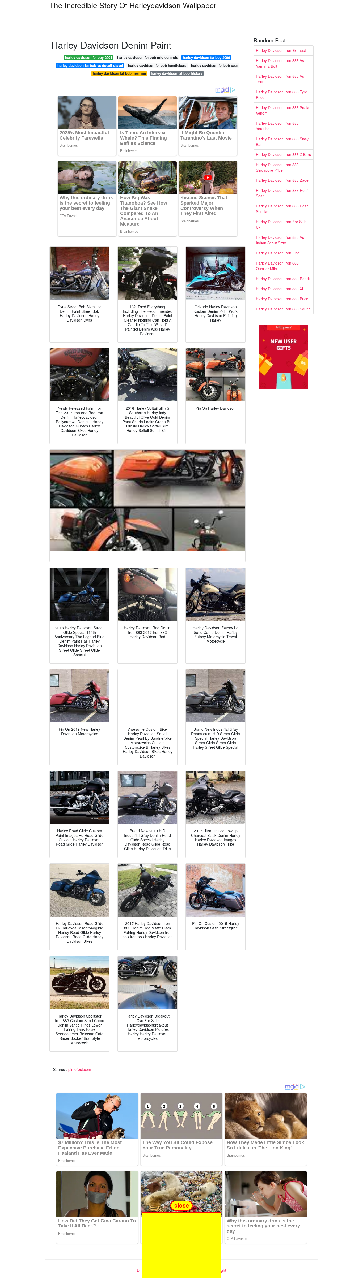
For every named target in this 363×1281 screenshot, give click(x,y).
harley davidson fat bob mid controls (147, 57)
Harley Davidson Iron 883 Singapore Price (277, 167)
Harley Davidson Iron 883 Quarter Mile (277, 265)
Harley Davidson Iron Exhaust (281, 50)
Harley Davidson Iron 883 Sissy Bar (282, 141)
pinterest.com (79, 1069)
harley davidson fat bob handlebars (157, 65)
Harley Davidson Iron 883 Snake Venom (283, 110)
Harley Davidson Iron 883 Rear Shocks (282, 208)
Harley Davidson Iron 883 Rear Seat (282, 193)
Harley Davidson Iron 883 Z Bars (283, 154)
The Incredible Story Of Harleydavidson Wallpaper (132, 5)
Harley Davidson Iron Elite (277, 253)
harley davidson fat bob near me (119, 73)
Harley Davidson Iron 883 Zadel (282, 180)
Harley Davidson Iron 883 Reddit (283, 278)
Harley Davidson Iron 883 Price (282, 298)
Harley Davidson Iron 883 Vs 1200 (280, 78)
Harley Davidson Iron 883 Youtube (277, 125)
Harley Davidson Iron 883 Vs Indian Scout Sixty (280, 240)
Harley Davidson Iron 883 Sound (283, 308)
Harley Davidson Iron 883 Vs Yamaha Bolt (280, 63)
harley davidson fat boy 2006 (206, 57)
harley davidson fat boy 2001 (88, 57)
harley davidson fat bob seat (214, 65)
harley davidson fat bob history (176, 73)
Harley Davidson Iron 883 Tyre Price (281, 94)
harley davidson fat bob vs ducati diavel (90, 65)
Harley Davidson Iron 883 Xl (279, 288)
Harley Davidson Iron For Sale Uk (281, 224)
